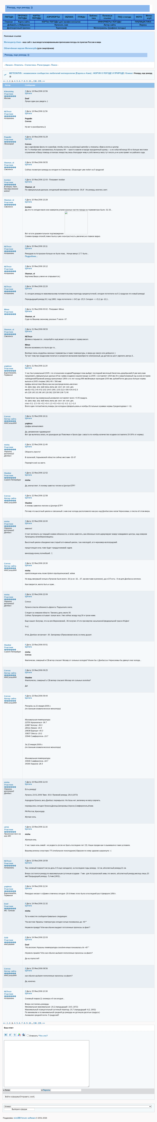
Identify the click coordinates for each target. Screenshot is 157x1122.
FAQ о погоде (124, 17)
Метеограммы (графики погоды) (110, 28)
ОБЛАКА (69, 17)
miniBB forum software (25, 1118)
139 (39, 81)
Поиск (54, 65)
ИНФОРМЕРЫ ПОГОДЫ (109, 22)
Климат (129, 73)
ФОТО (139, 17)
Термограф (61, 28)
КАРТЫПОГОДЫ (36, 17)
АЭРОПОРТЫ (53, 17)
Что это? (43, 1036)
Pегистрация (43, 65)
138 (34, 81)
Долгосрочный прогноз (18, 28)
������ (10, 96)
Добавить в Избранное (18, 25)
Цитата (28, 93)
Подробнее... (31, 256)
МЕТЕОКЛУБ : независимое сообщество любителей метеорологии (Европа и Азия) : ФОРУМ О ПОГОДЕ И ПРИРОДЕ (66, 73)
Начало (9, 65)
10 (30, 81)
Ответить (18, 65)
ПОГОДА (9, 17)
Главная (9, 22)
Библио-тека (94, 17)
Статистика (30, 65)
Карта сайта (24, 22)
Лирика (143, 25)
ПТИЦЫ (81, 17)
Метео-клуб (149, 17)
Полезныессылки (107, 17)
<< (4, 81)
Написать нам (61, 25)
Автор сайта (110, 25)
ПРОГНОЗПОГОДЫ (22, 17)
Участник (8, 94)
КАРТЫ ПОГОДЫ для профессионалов (61, 22)
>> (43, 81)
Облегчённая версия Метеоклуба (20, 48)
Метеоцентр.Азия (12, 42)
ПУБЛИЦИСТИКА (143, 22)
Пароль (46, 1090)
